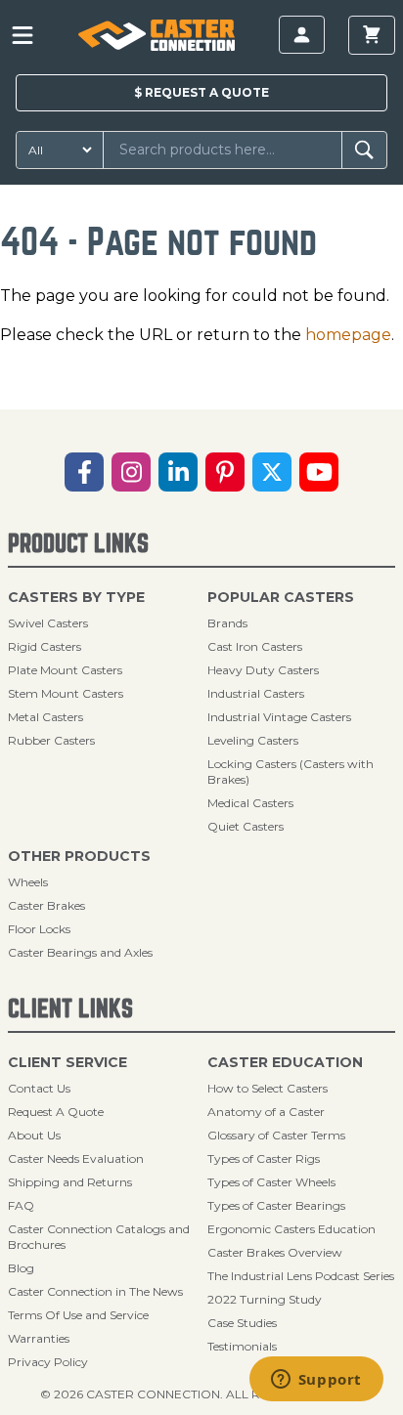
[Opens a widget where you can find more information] (315, 1380)
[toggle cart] (371, 35)
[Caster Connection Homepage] (156, 35)
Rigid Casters (44, 646)
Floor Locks (39, 929)
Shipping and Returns (70, 1182)
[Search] (364, 150)
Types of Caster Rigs (263, 1158)
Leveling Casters (252, 740)
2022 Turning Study (264, 1299)
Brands (227, 623)
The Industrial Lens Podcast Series (300, 1275)
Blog (21, 1268)
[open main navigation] (22, 35)
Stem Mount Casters (65, 693)
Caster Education (285, 1062)
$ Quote (201, 92)
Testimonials (242, 1346)
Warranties (38, 1338)
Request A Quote (56, 1111)
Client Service (67, 1062)
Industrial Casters (255, 693)
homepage (348, 334)
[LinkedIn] (178, 472)
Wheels (28, 882)
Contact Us (39, 1088)
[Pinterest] (225, 472)
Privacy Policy (48, 1361)
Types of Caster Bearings (276, 1205)
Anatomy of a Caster (266, 1111)
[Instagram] (131, 472)
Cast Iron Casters (254, 646)
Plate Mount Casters (65, 670)
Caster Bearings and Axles (80, 952)
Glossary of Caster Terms (276, 1135)
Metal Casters (45, 716)
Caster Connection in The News (95, 1291)
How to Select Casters (267, 1088)
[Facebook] (84, 472)
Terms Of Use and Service (78, 1315)
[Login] (302, 35)
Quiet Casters (245, 826)
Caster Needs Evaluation (76, 1158)
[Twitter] (271, 472)
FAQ (21, 1205)
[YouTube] (318, 472)
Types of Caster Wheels (271, 1182)
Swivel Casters (48, 623)
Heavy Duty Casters (263, 670)
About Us (34, 1135)
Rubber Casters (51, 740)
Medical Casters (250, 802)
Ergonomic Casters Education (291, 1229)
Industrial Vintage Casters (279, 716)
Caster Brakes (46, 905)
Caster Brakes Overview (274, 1252)
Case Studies (242, 1322)
